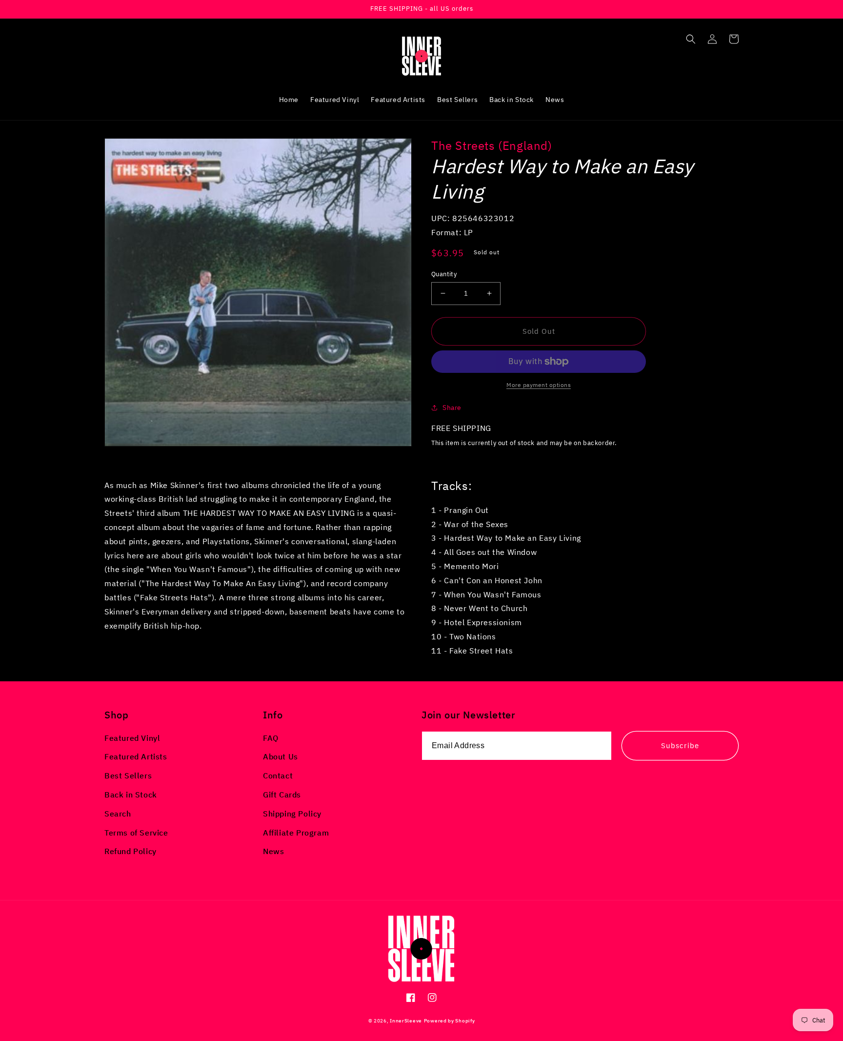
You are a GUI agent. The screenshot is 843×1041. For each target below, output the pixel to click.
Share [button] (452, 407)
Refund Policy (130, 851)
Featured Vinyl (132, 738)
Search (117, 813)
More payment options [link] (538, 384)
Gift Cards (282, 794)
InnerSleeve (406, 1021)
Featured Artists (135, 756)
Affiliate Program (296, 832)
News (273, 851)
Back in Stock (130, 794)
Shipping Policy (292, 813)
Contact (278, 775)
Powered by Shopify (449, 1021)
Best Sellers (128, 775)
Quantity (444, 274)
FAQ (271, 738)
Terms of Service (136, 832)
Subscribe (680, 745)
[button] (691, 39)
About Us (280, 756)
